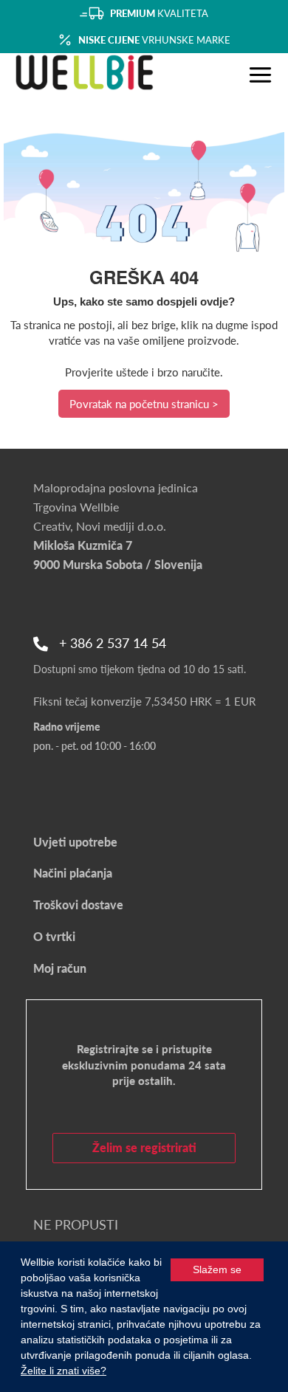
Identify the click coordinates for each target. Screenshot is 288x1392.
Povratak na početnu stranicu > (144, 403)
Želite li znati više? (63, 1371)
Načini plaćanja (72, 873)
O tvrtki (54, 936)
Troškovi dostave (78, 904)
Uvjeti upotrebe (75, 842)
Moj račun (59, 968)
